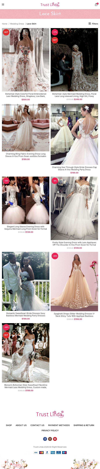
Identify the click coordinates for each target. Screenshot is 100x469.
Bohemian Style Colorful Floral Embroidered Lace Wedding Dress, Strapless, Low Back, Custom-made (25, 96)
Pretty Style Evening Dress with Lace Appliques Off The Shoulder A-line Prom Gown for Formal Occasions (74, 244)
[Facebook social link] (45, 439)
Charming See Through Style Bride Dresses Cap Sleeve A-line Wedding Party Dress (74, 168)
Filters (95, 23)
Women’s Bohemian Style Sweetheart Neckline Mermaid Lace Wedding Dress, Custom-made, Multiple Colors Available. (25, 387)
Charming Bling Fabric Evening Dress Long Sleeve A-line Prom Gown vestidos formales (25, 155)
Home (5, 23)
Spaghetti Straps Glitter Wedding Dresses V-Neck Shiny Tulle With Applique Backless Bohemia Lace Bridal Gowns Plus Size (74, 316)
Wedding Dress (17, 23)
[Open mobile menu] (3, 4)
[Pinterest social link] (55, 439)
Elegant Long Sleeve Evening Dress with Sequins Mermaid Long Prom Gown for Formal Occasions (25, 228)
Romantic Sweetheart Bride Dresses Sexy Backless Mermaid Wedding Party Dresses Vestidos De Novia (25, 315)
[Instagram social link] (50, 439)
